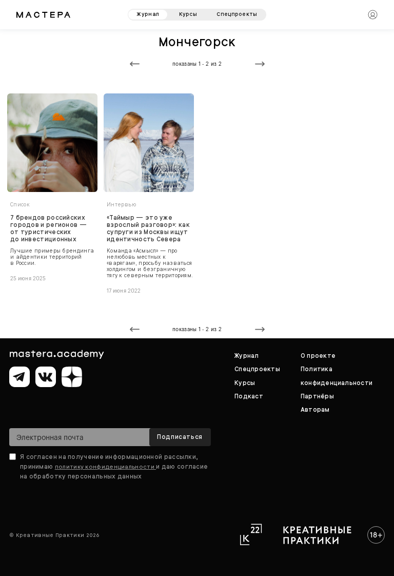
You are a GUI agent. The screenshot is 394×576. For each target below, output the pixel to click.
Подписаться (180, 437)
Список (20, 204)
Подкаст (248, 396)
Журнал (246, 356)
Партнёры (317, 396)
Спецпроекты (257, 369)
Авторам (315, 410)
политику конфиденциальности (105, 466)
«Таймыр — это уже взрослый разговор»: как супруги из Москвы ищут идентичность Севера (148, 228)
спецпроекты (236, 14)
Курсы (244, 383)
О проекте (318, 356)
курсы (188, 14)
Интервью (121, 204)
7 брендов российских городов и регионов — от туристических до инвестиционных (48, 228)
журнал (147, 14)
